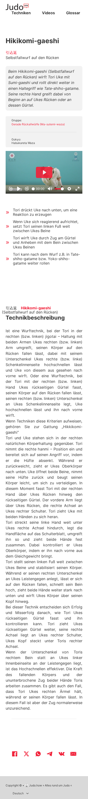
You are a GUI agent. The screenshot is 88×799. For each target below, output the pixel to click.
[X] (26, 754)
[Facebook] (14, 754)
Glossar (73, 12)
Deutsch (18, 793)
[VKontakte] (61, 754)
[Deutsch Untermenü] (27, 793)
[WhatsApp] (38, 754)
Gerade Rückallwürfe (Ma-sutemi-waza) (38, 124)
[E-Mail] (73, 754)
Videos (48, 12)
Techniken (21, 12)
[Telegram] (50, 754)
